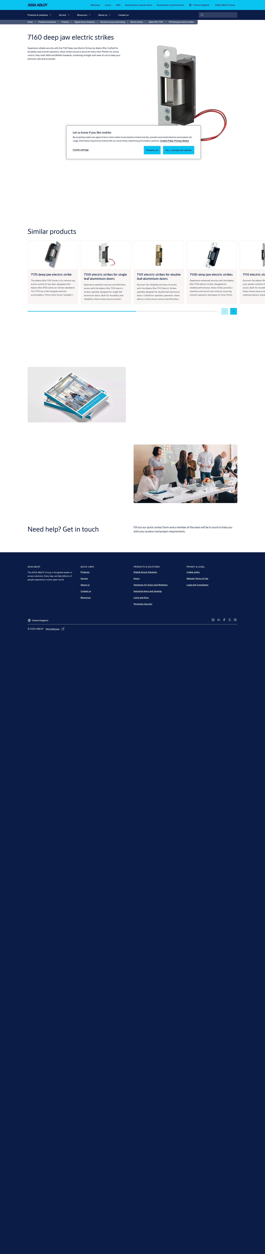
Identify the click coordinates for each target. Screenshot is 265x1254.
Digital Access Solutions (145, 572)
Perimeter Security (143, 603)
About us (102, 14)
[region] (133, 142)
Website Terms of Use (197, 578)
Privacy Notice (181, 140)
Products (85, 572)
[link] (95, 5)
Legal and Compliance (197, 584)
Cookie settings (81, 150)
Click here (221, 419)
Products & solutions (38, 14)
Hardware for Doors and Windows (151, 584)
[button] (50, 15)
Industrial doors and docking (148, 591)
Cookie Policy (167, 140)
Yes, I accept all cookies (178, 150)
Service (62, 14)
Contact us (123, 14)
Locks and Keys (141, 597)
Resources (82, 14)
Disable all (152, 150)
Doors (137, 578)
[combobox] (218, 15)
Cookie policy (193, 572)
